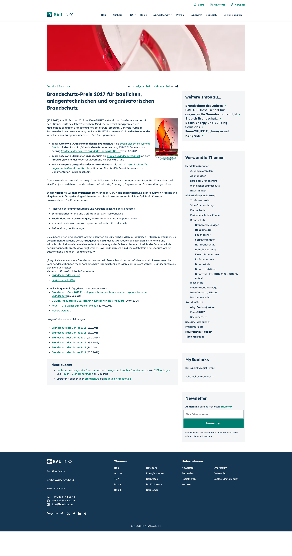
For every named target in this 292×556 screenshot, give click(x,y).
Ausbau (118, 473)
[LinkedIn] (80, 513)
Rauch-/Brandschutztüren (77, 373)
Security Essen (198, 317)
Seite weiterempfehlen (198, 376)
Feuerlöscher (202, 234)
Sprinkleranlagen (205, 239)
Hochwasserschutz (201, 297)
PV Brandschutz (204, 259)
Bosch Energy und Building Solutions (206, 125)
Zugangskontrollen (201, 170)
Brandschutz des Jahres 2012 (69, 347)
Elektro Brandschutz (207, 254)
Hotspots (151, 467)
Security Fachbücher (197, 321)
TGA (116, 478)
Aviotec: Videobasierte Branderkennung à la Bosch (90, 151)
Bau (116, 467)
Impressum (220, 467)
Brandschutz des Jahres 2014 (69, 337)
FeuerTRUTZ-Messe (63, 279)
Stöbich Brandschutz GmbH (123, 155)
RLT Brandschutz (205, 244)
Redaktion (64, 86)
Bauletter (226, 406)
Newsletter (188, 467)
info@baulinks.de (62, 504)
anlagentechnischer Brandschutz (126, 370)
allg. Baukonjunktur (202, 307)
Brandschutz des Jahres (66, 274)
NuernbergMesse (168, 157)
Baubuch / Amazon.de (117, 378)
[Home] (79, 463)
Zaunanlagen (198, 175)
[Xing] (86, 513)
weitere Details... (61, 310)
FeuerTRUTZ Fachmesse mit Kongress (207, 133)
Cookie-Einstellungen (226, 478)
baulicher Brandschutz (203, 180)
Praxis (117, 484)
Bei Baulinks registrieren (199, 367)
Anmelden (188, 473)
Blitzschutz (196, 282)
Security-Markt (194, 302)
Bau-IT (144, 14)
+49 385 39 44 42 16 (63, 500)
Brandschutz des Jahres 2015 (69, 332)
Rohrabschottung (205, 249)
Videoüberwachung (202, 205)
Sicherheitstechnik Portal (200, 195)
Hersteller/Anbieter (197, 166)
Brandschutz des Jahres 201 (68, 327)
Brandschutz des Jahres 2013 (69, 342)
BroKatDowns (154, 484)
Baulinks (51, 86)
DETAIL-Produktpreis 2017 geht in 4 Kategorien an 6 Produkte (88, 300)
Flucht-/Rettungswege (203, 287)
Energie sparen (155, 473)
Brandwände (202, 264)
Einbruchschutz (199, 210)
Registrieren (189, 478)
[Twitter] (69, 513)
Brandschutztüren (205, 269)
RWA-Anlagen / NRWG (203, 292)
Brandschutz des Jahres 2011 (69, 352)
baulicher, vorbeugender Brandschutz (79, 370)
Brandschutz (91, 378)
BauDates (196, 14)
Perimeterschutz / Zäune (205, 215)
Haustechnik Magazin (198, 331)
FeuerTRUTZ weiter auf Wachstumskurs (75, 305)
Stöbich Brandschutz (202, 118)
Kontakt (186, 484)
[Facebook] (75, 513)
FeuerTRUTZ (197, 312)
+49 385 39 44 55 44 (63, 496)
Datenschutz (221, 473)
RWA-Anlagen (162, 370)
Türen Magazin (194, 336)
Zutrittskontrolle (199, 200)
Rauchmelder (203, 229)
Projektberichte (194, 326)
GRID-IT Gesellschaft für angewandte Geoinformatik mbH (211, 112)
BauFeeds (152, 489)
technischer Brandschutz (205, 185)
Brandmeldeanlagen (207, 224)
